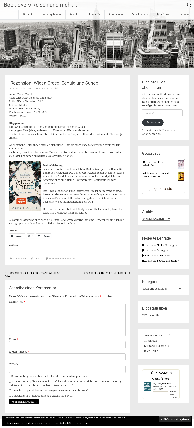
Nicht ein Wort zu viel (156, 173)
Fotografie (95, 14)
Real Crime (163, 14)
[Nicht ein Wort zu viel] (181, 179)
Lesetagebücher (52, 14)
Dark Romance (140, 14)
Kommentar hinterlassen (62, 258)
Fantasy (38, 258)
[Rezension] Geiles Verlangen (159, 245)
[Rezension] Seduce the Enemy (160, 260)
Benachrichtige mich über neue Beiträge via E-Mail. (42, 395)
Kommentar (17, 301)
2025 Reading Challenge (161, 375)
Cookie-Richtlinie (81, 423)
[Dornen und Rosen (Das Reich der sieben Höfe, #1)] (181, 167)
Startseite (28, 14)
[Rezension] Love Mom (156, 255)
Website (14, 363)
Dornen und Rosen (154, 162)
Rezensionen (116, 14)
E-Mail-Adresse (19, 351)
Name (13, 339)
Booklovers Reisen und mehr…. (40, 5)
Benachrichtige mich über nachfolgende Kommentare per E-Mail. (50, 376)
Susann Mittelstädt (49, 88)
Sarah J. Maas (149, 165)
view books (174, 397)
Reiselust (75, 14)
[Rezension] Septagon (155, 250)
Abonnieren (153, 122)
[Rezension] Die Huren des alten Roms (106, 272)
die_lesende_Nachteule (161, 383)
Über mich (184, 14)
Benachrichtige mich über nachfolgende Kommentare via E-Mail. (50, 390)
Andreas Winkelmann (153, 176)
